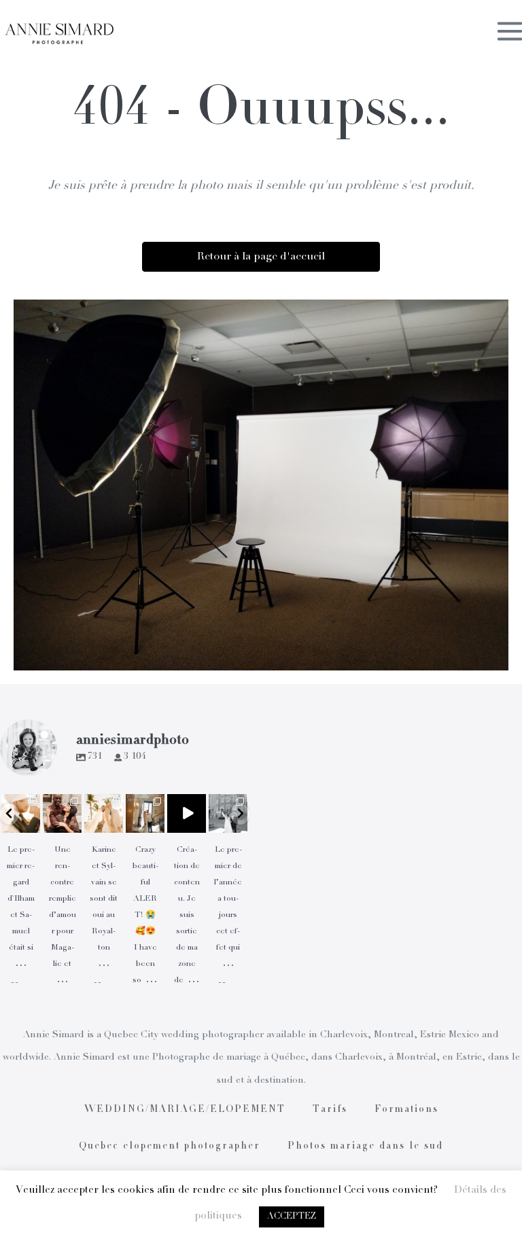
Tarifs (330, 1110)
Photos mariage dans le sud (365, 1146)
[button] (9, 814)
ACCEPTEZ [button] (291, 1217)
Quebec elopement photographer (169, 1146)
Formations (406, 1110)
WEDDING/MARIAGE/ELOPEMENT (184, 1110)
